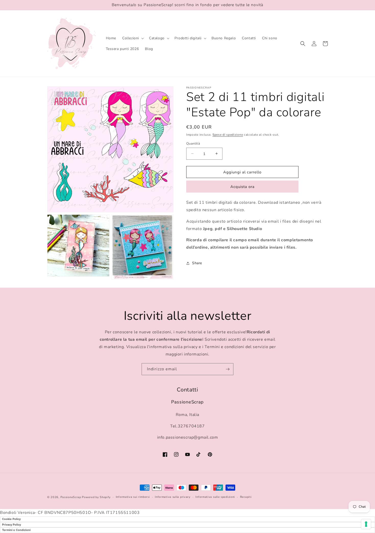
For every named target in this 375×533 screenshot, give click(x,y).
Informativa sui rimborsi (133, 497)
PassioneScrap (70, 497)
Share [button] (197, 263)
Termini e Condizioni (16, 530)
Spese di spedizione (227, 135)
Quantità (193, 143)
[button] (132, 38)
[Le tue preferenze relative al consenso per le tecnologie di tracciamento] (366, 524)
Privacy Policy (11, 524)
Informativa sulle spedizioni (215, 497)
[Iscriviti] (227, 369)
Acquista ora (242, 186)
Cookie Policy (11, 519)
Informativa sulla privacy (173, 497)
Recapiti (246, 497)
